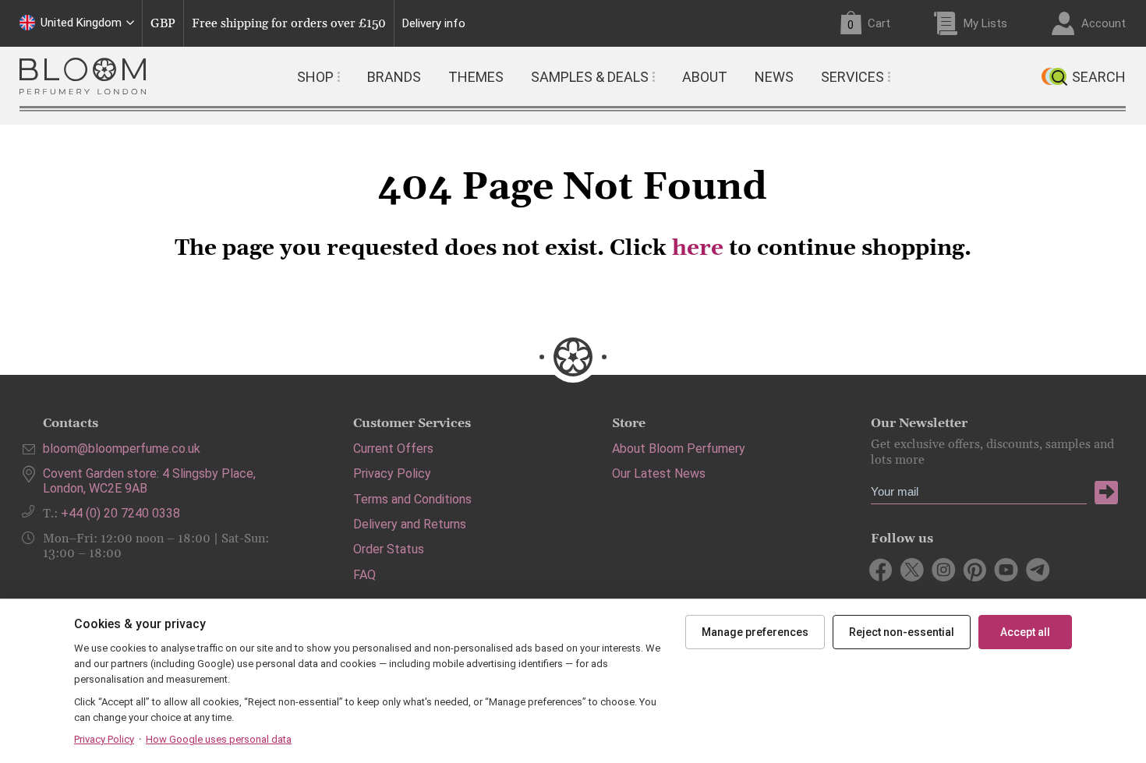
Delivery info (433, 23)
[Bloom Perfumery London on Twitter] (912, 569)
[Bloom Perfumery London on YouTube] (1006, 569)
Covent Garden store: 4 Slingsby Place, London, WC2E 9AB (149, 480)
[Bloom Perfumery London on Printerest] (975, 569)
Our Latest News (659, 473)
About (704, 77)
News (774, 77)
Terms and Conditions (412, 499)
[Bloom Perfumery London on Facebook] (881, 569)
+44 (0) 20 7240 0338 (120, 513)
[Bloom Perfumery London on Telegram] (1037, 569)
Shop (315, 77)
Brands (394, 77)
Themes (476, 77)
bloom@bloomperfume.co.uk (121, 448)
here (697, 249)
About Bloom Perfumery (678, 448)
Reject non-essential (901, 632)
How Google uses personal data (219, 739)
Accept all (1025, 632)
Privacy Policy (392, 473)
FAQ (364, 574)
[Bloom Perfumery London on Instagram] (944, 569)
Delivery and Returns (409, 524)
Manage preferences (755, 632)
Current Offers (393, 448)
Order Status (388, 549)
